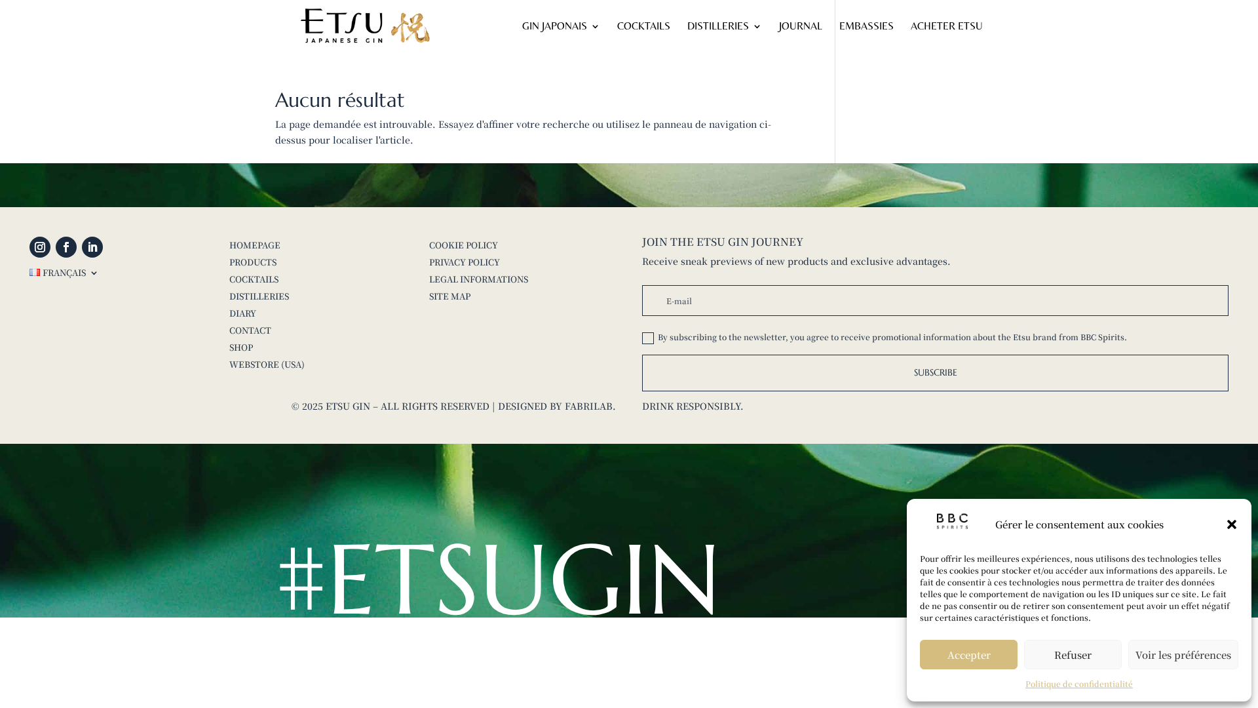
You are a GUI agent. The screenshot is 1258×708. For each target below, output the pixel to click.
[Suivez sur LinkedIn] (92, 247)
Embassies (866, 27)
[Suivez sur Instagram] (39, 247)
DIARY (242, 313)
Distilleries (718, 27)
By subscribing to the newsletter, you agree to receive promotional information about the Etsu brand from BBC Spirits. (892, 337)
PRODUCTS (252, 262)
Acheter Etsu (947, 27)
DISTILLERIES (259, 296)
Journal (800, 27)
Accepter (969, 654)
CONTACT (250, 330)
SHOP (241, 347)
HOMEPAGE (254, 245)
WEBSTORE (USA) (267, 364)
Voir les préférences (1183, 654)
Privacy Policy (464, 262)
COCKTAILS (253, 279)
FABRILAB (589, 405)
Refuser (1073, 654)
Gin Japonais (554, 27)
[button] (1231, 524)
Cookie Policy (463, 245)
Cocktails (643, 27)
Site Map (449, 296)
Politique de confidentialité (1079, 683)
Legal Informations (478, 279)
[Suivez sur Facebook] (66, 247)
